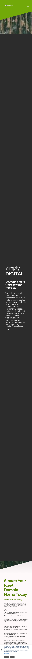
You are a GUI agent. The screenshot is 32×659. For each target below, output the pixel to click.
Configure (6, 653)
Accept (6, 657)
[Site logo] (9, 6)
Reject (12, 657)
